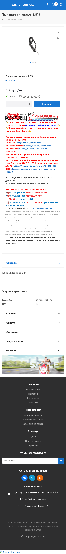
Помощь (33, 431)
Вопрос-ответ (33, 441)
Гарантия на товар (33, 423)
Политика (33, 402)
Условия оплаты (33, 415)
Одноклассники (40, 478)
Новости (33, 393)
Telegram (32, 478)
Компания (33, 384)
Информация (33, 409)
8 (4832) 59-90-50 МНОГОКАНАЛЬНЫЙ (34, 492)
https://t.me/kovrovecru (29, 142)
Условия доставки (33, 419)
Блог (33, 436)
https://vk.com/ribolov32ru (33, 148)
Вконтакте (24, 478)
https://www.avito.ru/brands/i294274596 (35, 166)
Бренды (33, 445)
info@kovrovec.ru (35, 498)
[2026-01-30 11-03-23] (33, 45)
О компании (33, 389)
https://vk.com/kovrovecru (38, 145)
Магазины (33, 398)
